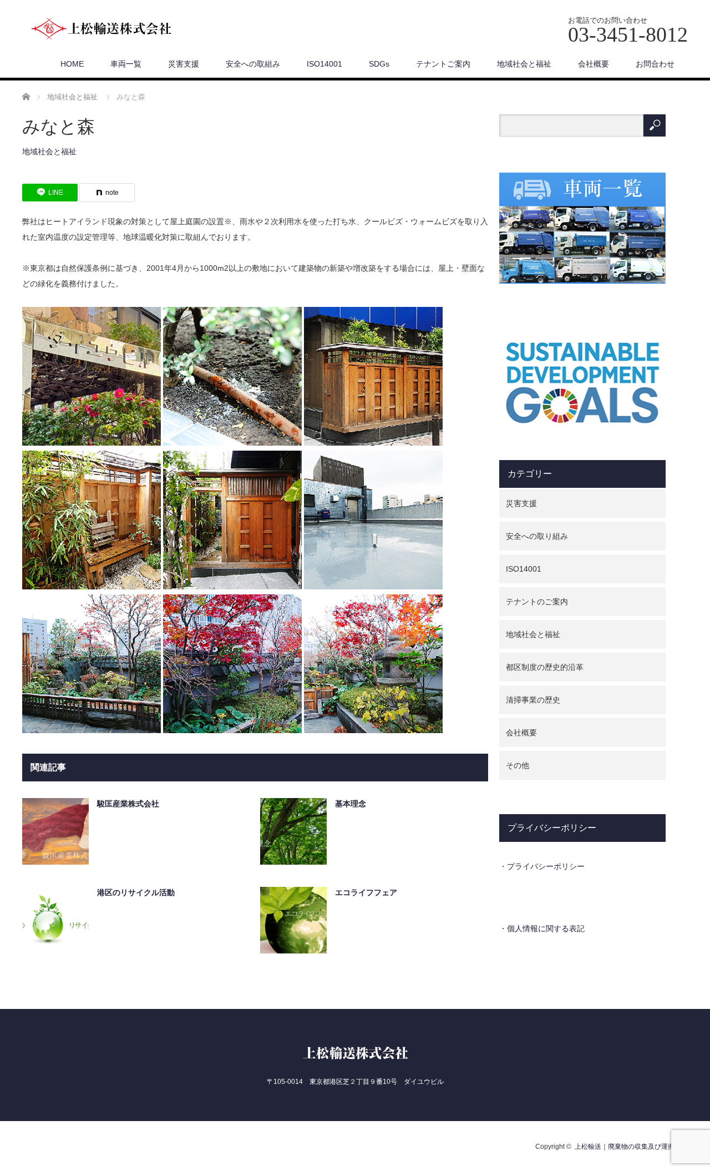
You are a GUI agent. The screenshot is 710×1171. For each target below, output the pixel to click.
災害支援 (183, 63)
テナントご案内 (443, 63)
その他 (517, 765)
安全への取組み (253, 63)
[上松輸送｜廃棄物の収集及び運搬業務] (114, 29)
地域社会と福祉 (524, 63)
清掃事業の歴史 (533, 699)
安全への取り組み (537, 536)
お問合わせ (655, 63)
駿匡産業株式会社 (128, 803)
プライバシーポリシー (546, 866)
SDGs (379, 63)
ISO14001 (324, 63)
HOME (72, 63)
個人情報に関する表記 (546, 928)
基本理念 (350, 803)
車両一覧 (125, 63)
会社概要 (593, 63)
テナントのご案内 (537, 601)
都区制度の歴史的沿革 (545, 667)
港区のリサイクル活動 (136, 892)
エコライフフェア (366, 892)
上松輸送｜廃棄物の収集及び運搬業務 (631, 1146)
